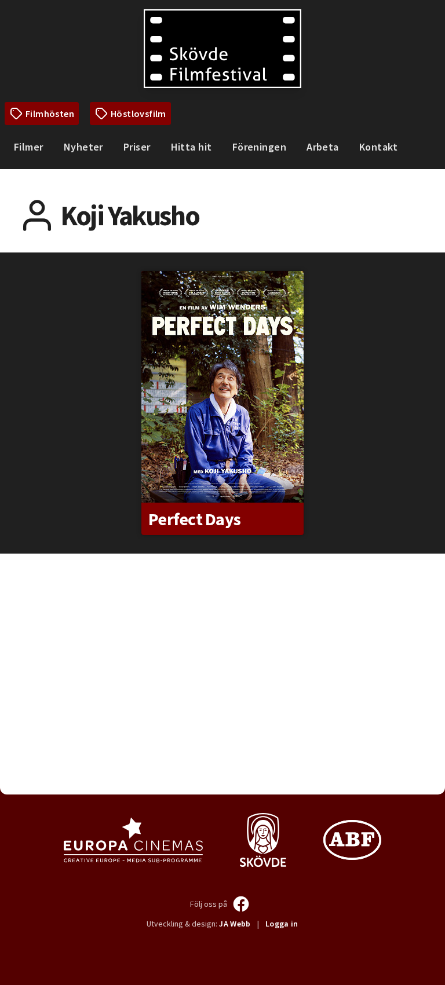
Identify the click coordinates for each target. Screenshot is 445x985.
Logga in (281, 923)
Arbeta (323, 146)
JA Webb (234, 923)
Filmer (28, 146)
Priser (137, 146)
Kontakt (378, 146)
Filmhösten (49, 113)
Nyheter (83, 146)
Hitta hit (191, 146)
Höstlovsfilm (138, 113)
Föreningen (259, 146)
